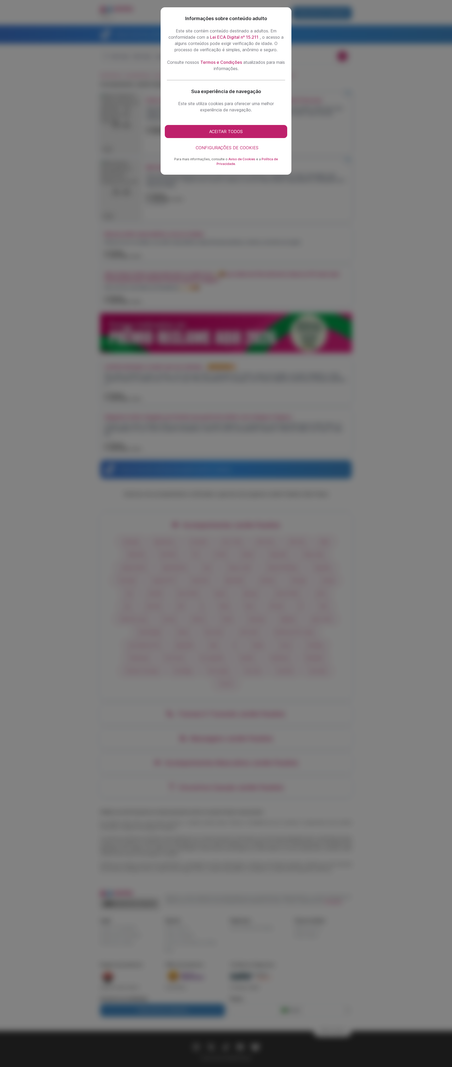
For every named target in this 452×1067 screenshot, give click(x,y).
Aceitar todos (226, 131)
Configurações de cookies (227, 147)
